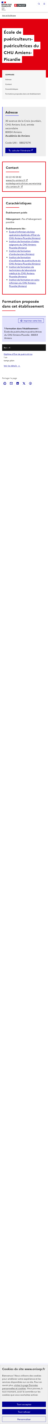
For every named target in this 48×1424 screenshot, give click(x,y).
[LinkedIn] (17, 383)
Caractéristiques (11, 89)
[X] (24, 383)
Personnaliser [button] (24, 1419)
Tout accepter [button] (24, 1404)
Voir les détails (10, 365)
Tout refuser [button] (24, 1411)
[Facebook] (30, 383)
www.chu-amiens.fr (15, 180)
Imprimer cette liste (33, 320)
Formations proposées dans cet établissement (23, 94)
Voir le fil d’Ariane (9, 15)
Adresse (8, 79)
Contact (8, 84)
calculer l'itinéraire (21, 150)
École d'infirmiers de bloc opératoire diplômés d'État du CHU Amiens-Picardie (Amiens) (24, 235)
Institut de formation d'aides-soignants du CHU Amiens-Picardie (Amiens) (24, 244)
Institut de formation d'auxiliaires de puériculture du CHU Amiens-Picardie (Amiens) (25, 260)
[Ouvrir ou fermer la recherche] (39, 4)
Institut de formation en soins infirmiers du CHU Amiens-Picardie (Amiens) (24, 282)
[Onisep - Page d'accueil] (20, 5)
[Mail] (11, 383)
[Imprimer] (4, 383)
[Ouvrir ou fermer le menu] (44, 4)
